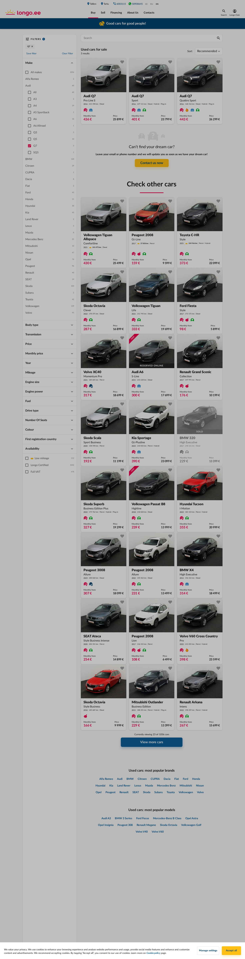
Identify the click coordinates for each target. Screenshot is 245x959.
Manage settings (208, 950)
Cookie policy (153, 953)
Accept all (231, 950)
